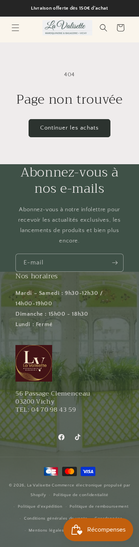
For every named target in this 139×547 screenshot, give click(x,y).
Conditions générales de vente (55, 518)
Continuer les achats (69, 128)
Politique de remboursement (99, 506)
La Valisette (39, 485)
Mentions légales (46, 530)
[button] (15, 27)
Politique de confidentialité (80, 495)
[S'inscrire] (114, 263)
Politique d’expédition (40, 506)
